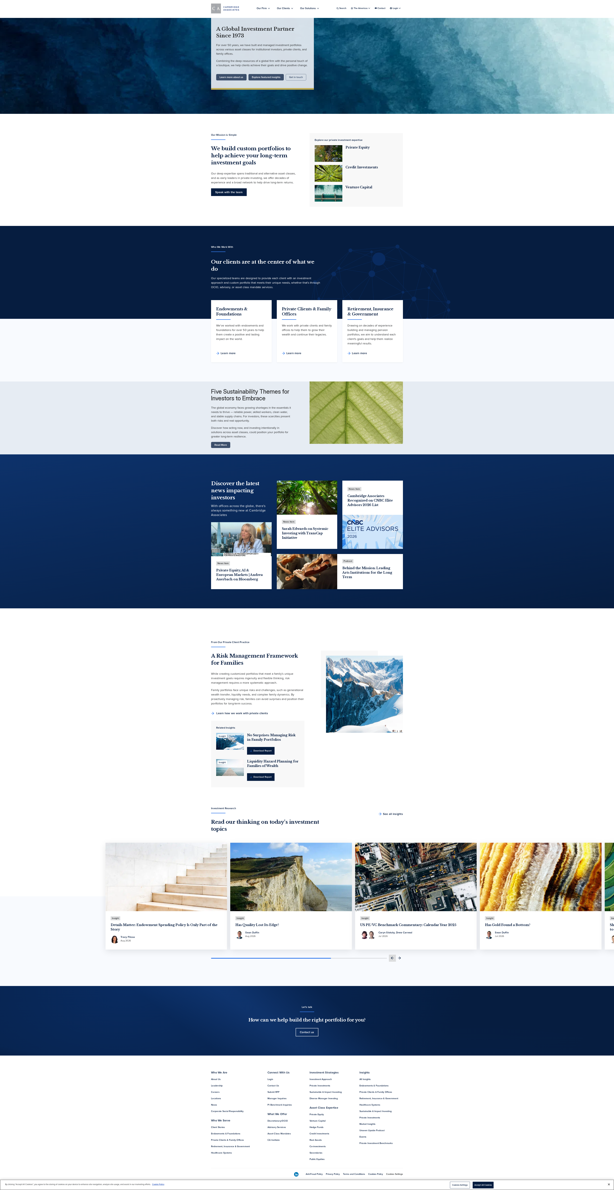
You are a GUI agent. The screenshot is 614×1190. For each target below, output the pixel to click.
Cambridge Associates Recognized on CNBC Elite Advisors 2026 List (370, 500)
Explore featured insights (266, 77)
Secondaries (316, 1153)
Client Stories (218, 1127)
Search (342, 8)
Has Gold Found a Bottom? (507, 925)
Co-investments (318, 1146)
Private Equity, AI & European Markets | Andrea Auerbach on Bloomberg (239, 574)
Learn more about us (231, 77)
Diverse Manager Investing (324, 1098)
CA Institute (274, 1140)
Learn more (228, 353)
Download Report (262, 750)
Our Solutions (308, 8)
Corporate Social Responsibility (227, 1111)
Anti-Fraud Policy (314, 1174)
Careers (215, 1092)
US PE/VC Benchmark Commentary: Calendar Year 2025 (408, 925)
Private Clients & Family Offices (227, 1140)
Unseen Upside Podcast (372, 1130)
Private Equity (358, 147)
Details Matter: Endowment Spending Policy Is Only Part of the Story (164, 927)
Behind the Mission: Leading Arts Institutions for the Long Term (367, 572)
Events (362, 1137)
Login (270, 1079)
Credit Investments (362, 167)
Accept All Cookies (483, 1184)
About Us (216, 1079)
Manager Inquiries (277, 1098)
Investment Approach (321, 1079)
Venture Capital (359, 187)
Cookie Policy (158, 1184)
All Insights (365, 1079)
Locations (216, 1098)
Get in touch (296, 77)
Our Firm (262, 8)
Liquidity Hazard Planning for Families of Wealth (273, 763)
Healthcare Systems (221, 1153)
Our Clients (283, 8)
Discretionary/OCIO (278, 1121)
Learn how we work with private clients (242, 713)
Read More (220, 445)
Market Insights (367, 1124)
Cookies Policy (375, 1174)
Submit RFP (274, 1092)
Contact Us (273, 1085)
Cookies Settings (394, 1174)
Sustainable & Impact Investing (326, 1092)
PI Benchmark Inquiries (280, 1105)
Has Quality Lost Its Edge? (257, 925)
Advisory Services (277, 1127)
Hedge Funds (317, 1127)
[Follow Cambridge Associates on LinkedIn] (296, 1174)
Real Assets (316, 1140)
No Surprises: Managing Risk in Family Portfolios (271, 737)
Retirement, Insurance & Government (230, 1146)
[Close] (608, 1184)
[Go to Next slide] (399, 958)
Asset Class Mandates (279, 1133)
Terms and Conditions (354, 1174)
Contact (381, 8)
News (214, 1105)
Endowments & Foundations (225, 1133)
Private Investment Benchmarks (376, 1143)
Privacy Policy (333, 1174)
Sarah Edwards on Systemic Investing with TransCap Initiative (305, 533)
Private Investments (320, 1085)
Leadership (217, 1085)
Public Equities (317, 1159)
